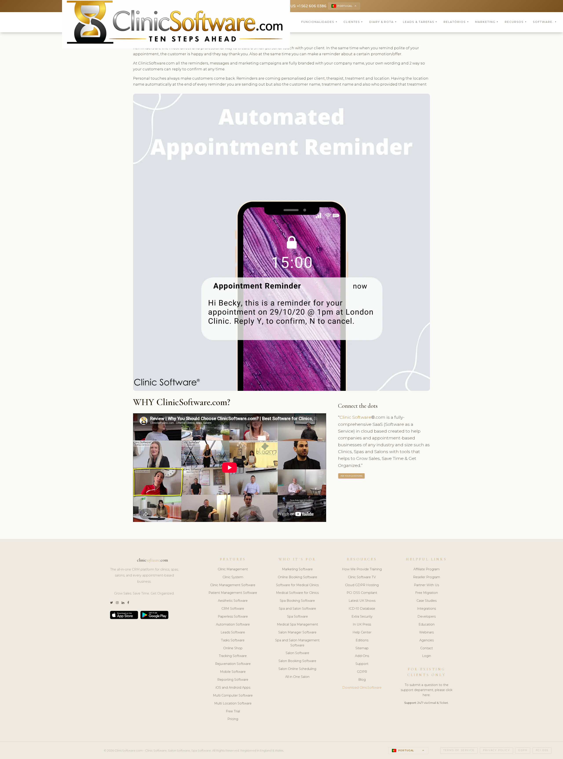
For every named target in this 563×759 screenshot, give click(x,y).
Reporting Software (232, 680)
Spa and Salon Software (297, 609)
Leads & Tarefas (420, 22)
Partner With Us (426, 585)
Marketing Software (297, 569)
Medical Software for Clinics (297, 593)
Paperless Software (233, 616)
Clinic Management (233, 569)
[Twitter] (111, 602)
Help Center (362, 632)
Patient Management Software (232, 593)
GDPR (362, 672)
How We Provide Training (362, 569)
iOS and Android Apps (233, 688)
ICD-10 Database (362, 609)
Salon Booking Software (297, 661)
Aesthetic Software (233, 601)
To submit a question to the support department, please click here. (426, 690)
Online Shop (233, 648)
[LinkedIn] (123, 602)
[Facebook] (128, 602)
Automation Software (233, 624)
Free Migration (426, 593)
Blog (362, 680)
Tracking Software (233, 656)
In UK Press (362, 624)
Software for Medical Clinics (297, 585)
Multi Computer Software (233, 695)
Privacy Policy (496, 750)
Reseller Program (426, 577)
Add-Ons (362, 656)
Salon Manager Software (297, 632)
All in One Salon (297, 677)
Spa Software (297, 616)
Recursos (516, 22)
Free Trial (233, 711)
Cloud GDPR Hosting (362, 585)
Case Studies (427, 601)
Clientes (353, 22)
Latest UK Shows (362, 601)
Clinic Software (355, 417)
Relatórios (456, 22)
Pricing (232, 719)
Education (427, 624)
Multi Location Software (233, 703)
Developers (426, 616)
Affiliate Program (426, 569)
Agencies (426, 640)
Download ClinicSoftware (362, 688)
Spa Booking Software (297, 601)
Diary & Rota (383, 22)
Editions (362, 640)
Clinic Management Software (232, 585)
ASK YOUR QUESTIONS (351, 476)
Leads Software (233, 632)
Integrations (426, 609)
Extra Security (362, 616)
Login (426, 656)
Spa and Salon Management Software (297, 642)
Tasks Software (233, 640)
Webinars (426, 632)
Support (361, 664)
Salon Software (297, 653)
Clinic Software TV (362, 577)
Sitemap (362, 648)
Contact (426, 648)
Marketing (486, 22)
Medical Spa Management (297, 624)
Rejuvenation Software (233, 664)
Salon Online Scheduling (297, 669)
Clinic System (233, 577)
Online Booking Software (297, 577)
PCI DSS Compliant (362, 593)
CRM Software (232, 609)
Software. (544, 22)
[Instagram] (117, 602)
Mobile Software (233, 672)
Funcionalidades (319, 22)
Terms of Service (459, 750)
